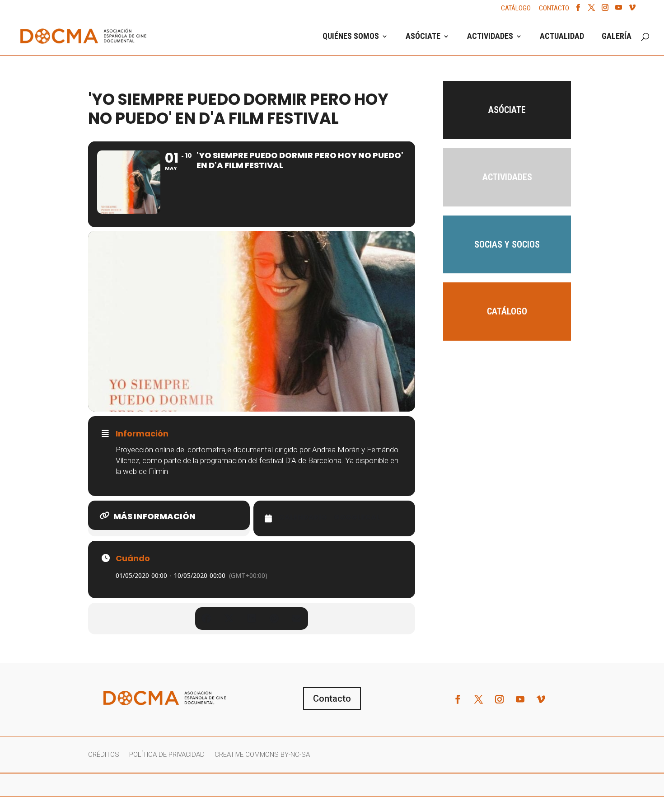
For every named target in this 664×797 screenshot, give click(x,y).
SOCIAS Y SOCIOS (507, 244)
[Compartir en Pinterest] (274, 618)
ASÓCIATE (423, 37)
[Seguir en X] (478, 699)
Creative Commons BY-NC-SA (262, 755)
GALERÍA (616, 37)
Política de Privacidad (167, 755)
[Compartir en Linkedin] (251, 618)
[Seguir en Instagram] (499, 699)
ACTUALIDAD (562, 37)
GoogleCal (357, 517)
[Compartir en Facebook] (206, 618)
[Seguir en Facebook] (458, 699)
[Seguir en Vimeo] (541, 699)
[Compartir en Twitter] (229, 618)
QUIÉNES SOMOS (351, 37)
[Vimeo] (632, 10)
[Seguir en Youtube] (520, 699)
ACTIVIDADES (490, 37)
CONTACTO (554, 8)
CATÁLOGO (516, 8)
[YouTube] (618, 10)
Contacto (332, 698)
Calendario (303, 517)
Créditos (103, 755)
